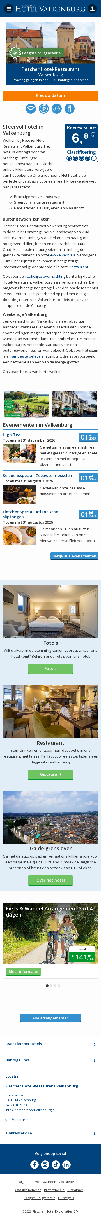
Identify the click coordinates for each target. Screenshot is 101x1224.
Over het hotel (50, 880)
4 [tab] (59, 985)
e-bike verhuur (62, 255)
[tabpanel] (50, 941)
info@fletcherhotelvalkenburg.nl (30, 1110)
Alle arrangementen (50, 1017)
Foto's (50, 668)
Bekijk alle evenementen (74, 556)
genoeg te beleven (27, 356)
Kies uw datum (50, 95)
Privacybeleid (54, 1190)
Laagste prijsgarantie (41, 52)
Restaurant (50, 774)
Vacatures (20, 1119)
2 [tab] (51, 985)
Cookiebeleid (69, 1181)
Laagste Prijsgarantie (39, 1198)
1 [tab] (47, 985)
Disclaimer (75, 1190)
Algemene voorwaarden (37, 1181)
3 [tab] (55, 985)
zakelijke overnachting (46, 276)
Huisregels (66, 1198)
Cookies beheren (28, 1190)
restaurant (79, 266)
